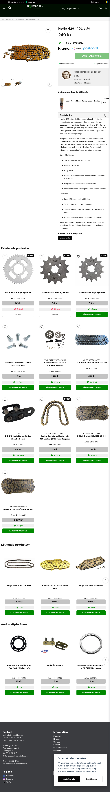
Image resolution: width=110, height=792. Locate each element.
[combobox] (70, 8)
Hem (2, 19)
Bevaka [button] (18, 314)
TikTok (9, 782)
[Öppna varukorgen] (105, 7)
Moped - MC (10, 19)
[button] (106, 2)
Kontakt (56, 745)
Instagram (10, 779)
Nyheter (56, 739)
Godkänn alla (69, 779)
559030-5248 (14, 761)
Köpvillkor (57, 736)
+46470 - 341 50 (15, 738)
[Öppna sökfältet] (9, 7)
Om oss (56, 742)
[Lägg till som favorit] (100, 7)
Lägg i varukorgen (92, 314)
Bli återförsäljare (60, 747)
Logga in (57, 750)
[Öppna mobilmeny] (4, 7)
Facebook (10, 776)
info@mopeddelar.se (82, 83)
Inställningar (92, 779)
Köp (105, 103)
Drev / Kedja (20, 19)
